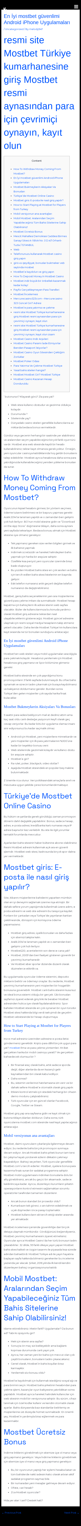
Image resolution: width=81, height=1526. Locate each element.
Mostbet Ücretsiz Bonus (28, 231)
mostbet (14, 1047)
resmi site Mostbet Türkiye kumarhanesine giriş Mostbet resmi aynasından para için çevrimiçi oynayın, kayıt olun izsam (39, 330)
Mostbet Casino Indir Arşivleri (31, 339)
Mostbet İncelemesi (26, 294)
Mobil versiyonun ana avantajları (33, 213)
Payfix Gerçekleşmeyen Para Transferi (36, 289)
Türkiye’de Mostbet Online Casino (34, 195)
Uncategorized (14, 29)
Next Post (71, 1512)
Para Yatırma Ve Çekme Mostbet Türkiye (38, 365)
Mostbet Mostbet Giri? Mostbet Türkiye (37, 374)
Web (16, 249)
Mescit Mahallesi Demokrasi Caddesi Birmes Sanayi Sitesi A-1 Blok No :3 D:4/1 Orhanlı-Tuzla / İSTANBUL (40, 240)
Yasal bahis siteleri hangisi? (30, 370)
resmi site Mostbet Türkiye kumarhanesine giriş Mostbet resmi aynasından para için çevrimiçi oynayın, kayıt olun (39, 316)
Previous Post (11, 1512)
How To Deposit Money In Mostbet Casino (39, 276)
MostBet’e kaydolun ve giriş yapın (34, 271)
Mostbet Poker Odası (26, 361)
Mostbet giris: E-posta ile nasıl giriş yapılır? (38, 200)
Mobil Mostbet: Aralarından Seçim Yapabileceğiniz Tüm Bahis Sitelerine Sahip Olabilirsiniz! (40, 223)
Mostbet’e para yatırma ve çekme (34, 307)
